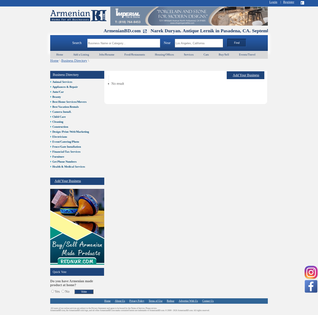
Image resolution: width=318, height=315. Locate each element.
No (67, 291)
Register (288, 2)
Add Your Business (68, 181)
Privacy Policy (136, 300)
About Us (120, 300)
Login (273, 2)
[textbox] (123, 43)
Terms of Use (155, 300)
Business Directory (74, 60)
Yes (57, 291)
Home (54, 60)
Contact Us (208, 300)
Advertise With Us (188, 300)
